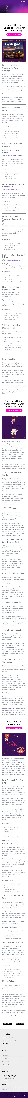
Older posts (7, 1023)
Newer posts (20, 1023)
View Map (4, 1089)
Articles (4, 1058)
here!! (23, 714)
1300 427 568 (10, 1)
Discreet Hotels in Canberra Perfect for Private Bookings (14, 28)
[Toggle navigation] (23, 8)
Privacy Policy (6, 1061)
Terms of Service (7, 1064)
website (11, 708)
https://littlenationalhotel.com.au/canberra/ (14, 226)
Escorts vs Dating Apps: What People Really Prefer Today (14, 404)
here (18, 388)
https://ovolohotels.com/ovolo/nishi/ (14, 155)
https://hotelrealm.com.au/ (12, 189)
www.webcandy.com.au (19, 1095)
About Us (5, 1055)
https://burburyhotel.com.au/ (12, 260)
